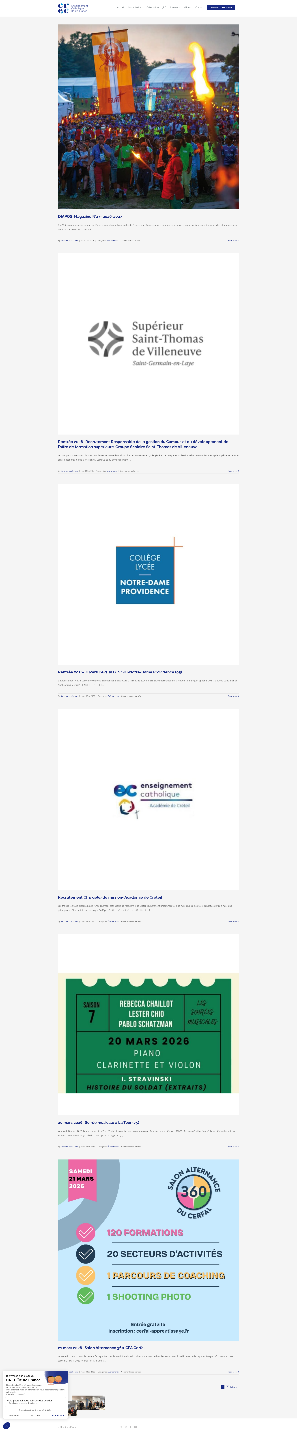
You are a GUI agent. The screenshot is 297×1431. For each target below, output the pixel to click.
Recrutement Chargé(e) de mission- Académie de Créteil (110, 897)
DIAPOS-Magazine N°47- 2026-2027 (90, 216)
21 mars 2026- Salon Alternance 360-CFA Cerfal (101, 1347)
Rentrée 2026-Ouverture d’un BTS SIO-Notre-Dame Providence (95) (120, 672)
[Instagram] (121, 1427)
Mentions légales (68, 1427)
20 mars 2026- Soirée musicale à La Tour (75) (98, 1122)
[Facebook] (130, 1427)
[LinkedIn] (126, 1427)
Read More (232, 240)
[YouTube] (135, 1427)
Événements (112, 240)
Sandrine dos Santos (69, 240)
